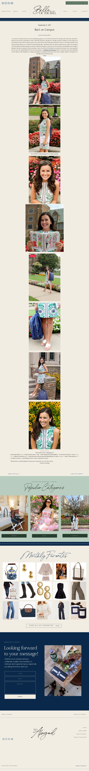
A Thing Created (53, 154)
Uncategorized (44, 35)
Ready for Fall (13, 474)
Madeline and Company (49, 50)
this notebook (42, 154)
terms (78, 765)
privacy (83, 765)
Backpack (49, 452)
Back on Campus (77, 474)
